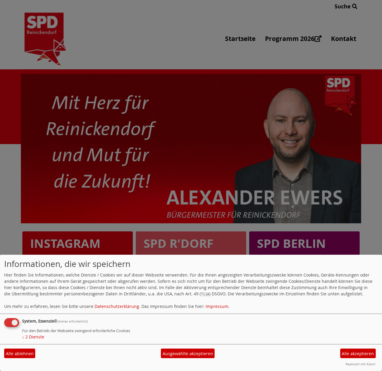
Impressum (217, 306)
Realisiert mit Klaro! (360, 364)
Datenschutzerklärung (117, 306)
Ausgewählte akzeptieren (188, 353)
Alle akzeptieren (358, 353)
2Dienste (33, 337)
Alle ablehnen (20, 353)
